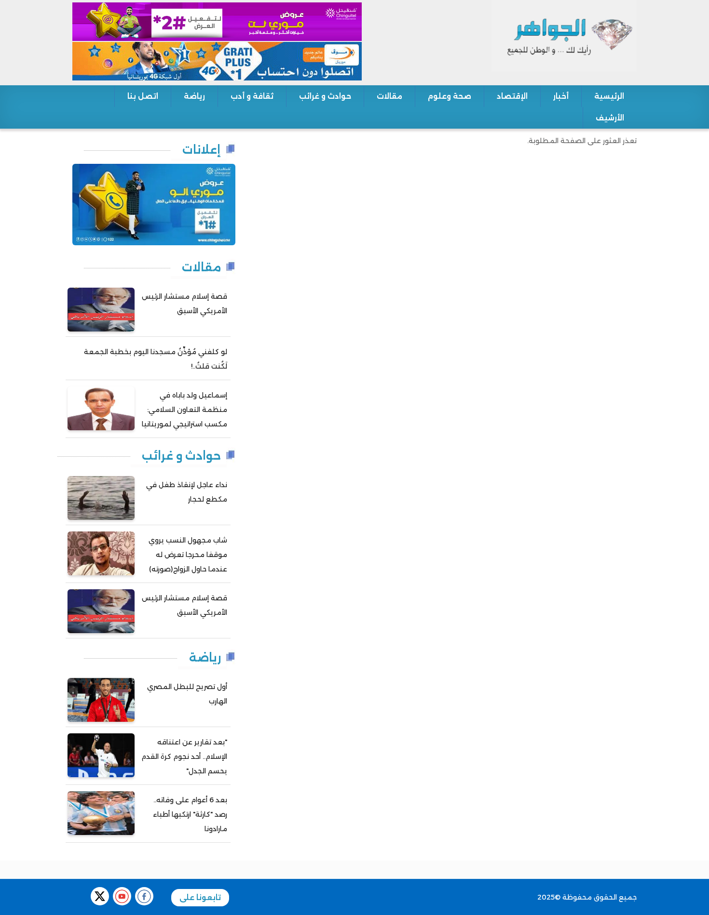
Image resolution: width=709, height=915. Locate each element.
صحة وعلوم (449, 96)
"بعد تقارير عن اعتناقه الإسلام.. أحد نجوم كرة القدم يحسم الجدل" (184, 756)
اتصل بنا (142, 96)
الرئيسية (609, 96)
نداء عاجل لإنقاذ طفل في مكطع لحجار (186, 492)
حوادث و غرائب (325, 96)
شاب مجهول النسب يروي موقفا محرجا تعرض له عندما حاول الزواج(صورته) (188, 554)
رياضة (194, 96)
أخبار (561, 96)
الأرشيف (610, 117)
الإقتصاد (512, 96)
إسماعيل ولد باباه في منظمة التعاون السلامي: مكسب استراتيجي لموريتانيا (184, 409)
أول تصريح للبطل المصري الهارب (187, 693)
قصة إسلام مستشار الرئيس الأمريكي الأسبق (184, 303)
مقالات (389, 96)
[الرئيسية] (564, 35)
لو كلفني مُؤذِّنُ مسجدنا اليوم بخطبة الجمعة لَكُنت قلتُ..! (155, 359)
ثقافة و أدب (252, 96)
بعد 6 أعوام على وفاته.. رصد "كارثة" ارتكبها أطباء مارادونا (190, 814)
